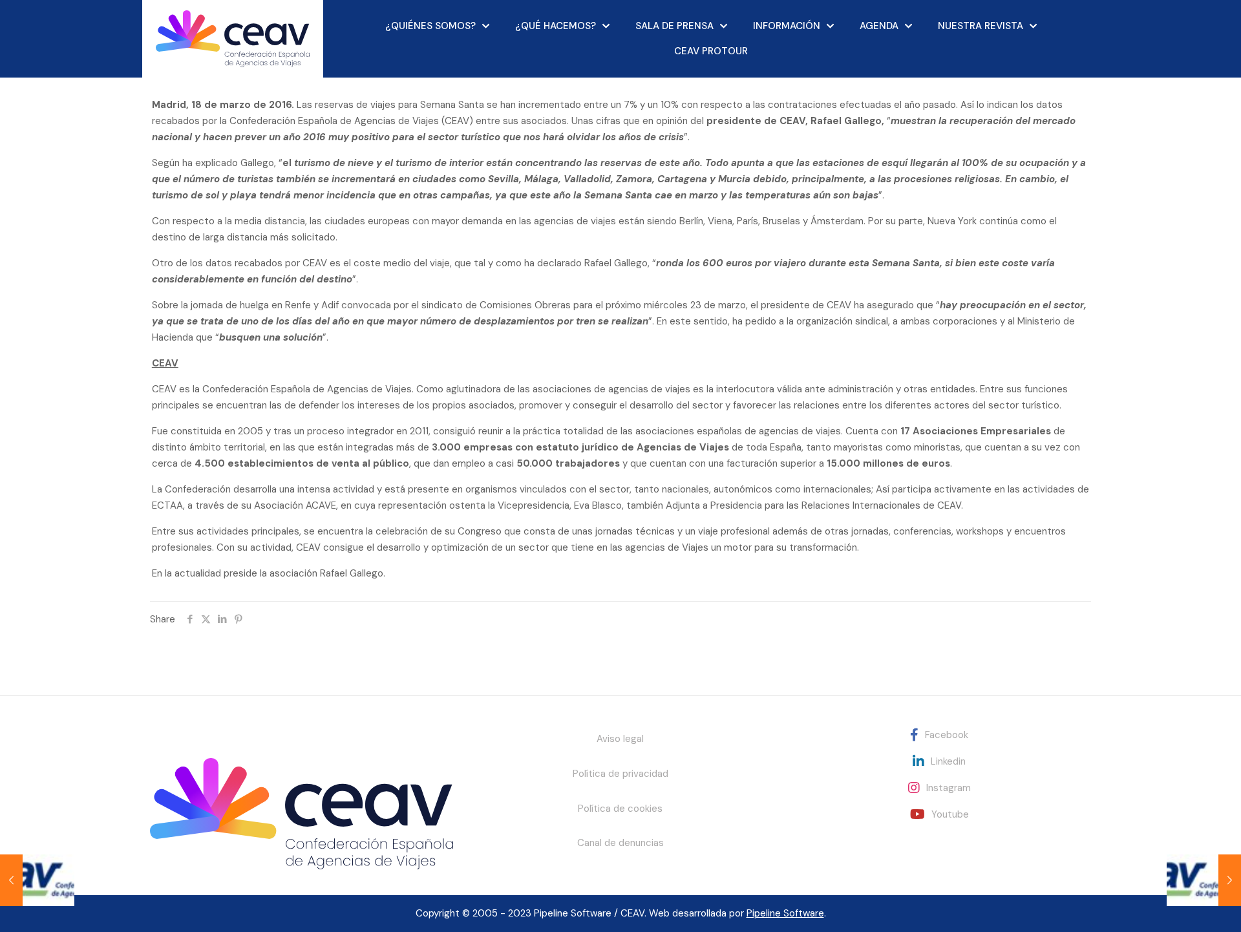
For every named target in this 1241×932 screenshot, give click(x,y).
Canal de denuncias (620, 842)
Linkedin (948, 761)
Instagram (948, 787)
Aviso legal (620, 738)
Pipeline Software (785, 913)
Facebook (946, 734)
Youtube (950, 814)
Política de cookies (620, 808)
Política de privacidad (620, 773)
